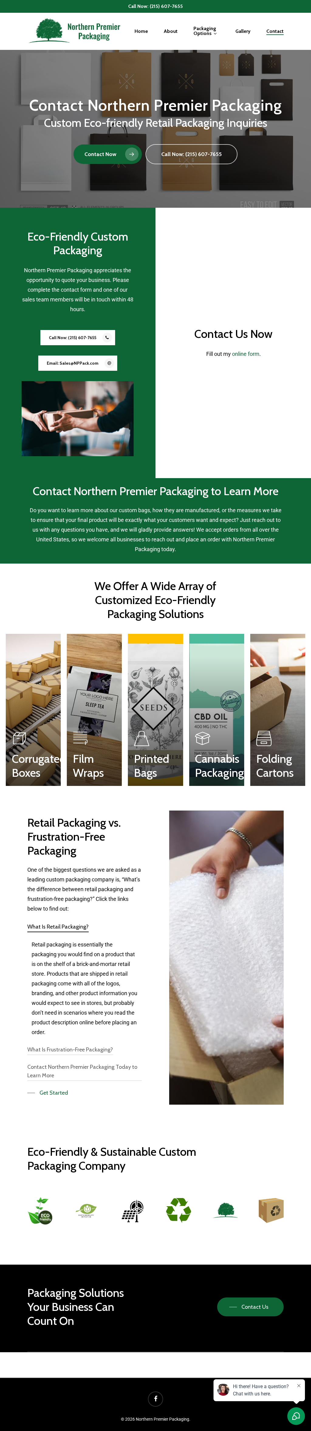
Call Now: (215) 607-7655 (155, 6)
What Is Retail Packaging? (58, 926)
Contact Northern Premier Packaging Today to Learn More (82, 1071)
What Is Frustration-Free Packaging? (70, 1049)
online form (245, 354)
